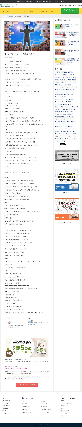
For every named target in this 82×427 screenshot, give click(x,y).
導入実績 (63, 408)
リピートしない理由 (69, 94)
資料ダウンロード (6, 400)
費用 (57, 119)
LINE (57, 106)
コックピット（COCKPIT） (61, 74)
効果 (65, 114)
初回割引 (64, 121)
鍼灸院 (63, 82)
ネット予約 (76, 87)
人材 (61, 84)
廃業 (75, 133)
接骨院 (57, 79)
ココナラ (62, 136)
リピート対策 (65, 77)
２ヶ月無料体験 (64, 413)
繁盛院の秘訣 (63, 405)
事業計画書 (72, 109)
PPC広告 (58, 77)
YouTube (64, 131)
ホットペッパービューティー (62, 99)
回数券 (73, 119)
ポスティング (71, 104)
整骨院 (68, 82)
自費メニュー (64, 79)
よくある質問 (44, 406)
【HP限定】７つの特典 (46, 409)
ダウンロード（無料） (27, 385)
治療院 (73, 89)
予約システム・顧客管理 (27, 11)
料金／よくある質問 (65, 410)
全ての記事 (11, 16)
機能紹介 (43, 401)
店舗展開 (58, 121)
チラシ (65, 104)
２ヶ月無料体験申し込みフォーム (70, 10)
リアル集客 (72, 74)
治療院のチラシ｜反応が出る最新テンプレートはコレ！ (72, 51)
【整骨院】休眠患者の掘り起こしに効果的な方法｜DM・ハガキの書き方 (72, 34)
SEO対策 (68, 136)
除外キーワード (74, 138)
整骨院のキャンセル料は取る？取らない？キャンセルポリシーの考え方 (72, 43)
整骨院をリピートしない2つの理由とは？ (71, 25)
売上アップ (63, 89)
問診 (68, 89)
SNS (71, 111)
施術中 (63, 138)
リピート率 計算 (59, 96)
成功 (66, 96)
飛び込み (58, 111)
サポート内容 (44, 403)
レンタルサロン (59, 128)
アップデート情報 (45, 412)
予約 (75, 131)
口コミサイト (71, 114)
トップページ (4, 16)
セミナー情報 (5, 403)
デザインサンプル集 (26, 412)
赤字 (69, 121)
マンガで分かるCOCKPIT (66, 403)
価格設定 (71, 126)
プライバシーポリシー (7, 413)
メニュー (70, 131)
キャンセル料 (59, 104)
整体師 (57, 82)
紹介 (70, 128)
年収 (75, 77)
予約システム (68, 87)
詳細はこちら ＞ (67, 163)
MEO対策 (66, 109)
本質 (57, 136)
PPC (57, 126)
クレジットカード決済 (65, 119)
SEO (62, 106)
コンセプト (58, 101)
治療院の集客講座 (66, 5)
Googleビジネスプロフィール (62, 116)
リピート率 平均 (59, 94)
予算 (67, 111)
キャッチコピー (68, 106)
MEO (66, 126)
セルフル (58, 72)
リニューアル (59, 114)
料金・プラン (25, 401)
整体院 (74, 79)
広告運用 (69, 101)
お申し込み (24, 409)
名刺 (57, 89)
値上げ (73, 121)
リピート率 (76, 106)
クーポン (72, 116)
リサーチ (74, 136)
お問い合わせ (78, 5)
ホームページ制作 (7, 11)
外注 (61, 126)
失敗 (63, 111)
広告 (61, 133)
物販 (57, 84)
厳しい (57, 138)
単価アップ (74, 82)
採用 (66, 84)
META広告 (64, 141)
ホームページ (59, 109)
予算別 (57, 141)
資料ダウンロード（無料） (47, 11)
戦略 (74, 128)
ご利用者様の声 (25, 406)
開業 (70, 79)
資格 (70, 84)
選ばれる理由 (25, 403)
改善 (57, 133)
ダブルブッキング (68, 133)
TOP (3, 398)
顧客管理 (71, 72)
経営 (71, 77)
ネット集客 (64, 72)
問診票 (71, 99)
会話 (67, 138)
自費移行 (58, 131)
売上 (66, 128)
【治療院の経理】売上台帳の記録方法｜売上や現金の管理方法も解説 (72, 60)
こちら (63, 1)
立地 (64, 101)
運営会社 (4, 410)
